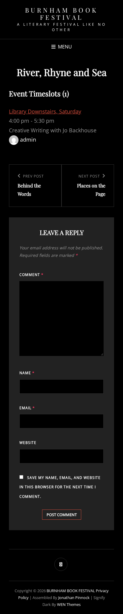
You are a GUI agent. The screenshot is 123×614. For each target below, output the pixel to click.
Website (27, 442)
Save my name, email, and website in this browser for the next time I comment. (60, 487)
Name (27, 372)
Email (27, 407)
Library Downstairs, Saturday (45, 111)
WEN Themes (69, 604)
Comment (31, 274)
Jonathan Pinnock (74, 597)
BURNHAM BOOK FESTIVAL (61, 13)
